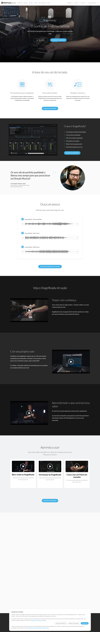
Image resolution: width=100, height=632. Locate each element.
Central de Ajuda (92, 2)
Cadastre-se (70, 2)
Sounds (30, 2)
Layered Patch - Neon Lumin (32, 233)
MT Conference (42, 2)
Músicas (25, 2)
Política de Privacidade (44, 628)
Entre (76, 2)
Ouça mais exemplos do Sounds (50, 266)
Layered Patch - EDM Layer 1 (32, 247)
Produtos (19, 2)
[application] (50, 224)
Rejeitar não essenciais (74, 623)
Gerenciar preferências (61, 623)
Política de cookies (33, 628)
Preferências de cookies (35, 620)
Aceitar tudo (84, 623)
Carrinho (83, 2)
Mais (48, 2)
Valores (36, 2)
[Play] (22, 219)
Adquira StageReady (58, 40)
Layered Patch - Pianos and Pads (33, 219)
